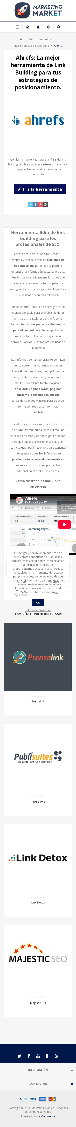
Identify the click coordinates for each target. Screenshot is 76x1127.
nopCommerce (45, 1116)
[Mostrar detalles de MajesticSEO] (38, 959)
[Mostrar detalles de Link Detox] (38, 858)
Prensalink (38, 701)
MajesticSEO (38, 1003)
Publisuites (38, 802)
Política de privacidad (38, 610)
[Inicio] (21, 39)
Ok (38, 602)
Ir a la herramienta (42, 189)
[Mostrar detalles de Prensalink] (38, 657)
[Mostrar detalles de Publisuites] (38, 758)
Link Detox (38, 902)
